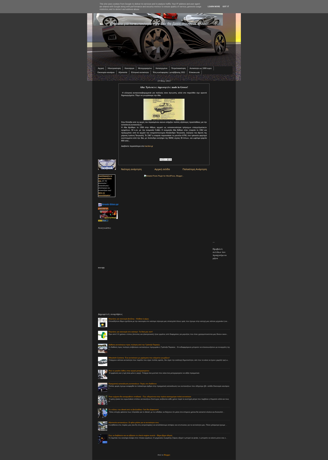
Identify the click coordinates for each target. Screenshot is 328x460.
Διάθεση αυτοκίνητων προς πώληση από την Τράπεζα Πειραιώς (134, 345)
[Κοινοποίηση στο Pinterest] (170, 159)
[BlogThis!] (163, 159)
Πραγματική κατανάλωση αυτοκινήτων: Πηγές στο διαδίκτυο (133, 384)
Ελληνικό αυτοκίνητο (140, 72)
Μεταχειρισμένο (145, 68)
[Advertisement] (164, 44)
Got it (226, 6)
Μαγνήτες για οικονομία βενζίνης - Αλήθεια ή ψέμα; (129, 319)
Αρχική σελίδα (162, 169)
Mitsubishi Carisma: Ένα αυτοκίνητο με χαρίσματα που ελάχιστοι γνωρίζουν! (139, 358)
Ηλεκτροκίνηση (114, 68)
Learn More (214, 6)
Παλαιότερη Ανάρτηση (195, 169)
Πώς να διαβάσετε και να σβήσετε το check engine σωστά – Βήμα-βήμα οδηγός (140, 435)
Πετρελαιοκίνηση (178, 68)
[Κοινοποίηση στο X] (165, 159)
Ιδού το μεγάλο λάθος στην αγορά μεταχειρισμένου (129, 371)
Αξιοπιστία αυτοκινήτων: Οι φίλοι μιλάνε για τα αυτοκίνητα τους (134, 422)
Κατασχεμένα (161, 68)
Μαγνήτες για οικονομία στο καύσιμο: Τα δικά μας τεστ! (131, 332)
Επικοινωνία (194, 72)
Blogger (167, 455)
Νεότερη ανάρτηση (131, 169)
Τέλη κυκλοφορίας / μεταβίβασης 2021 (169, 72)
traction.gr (149, 146)
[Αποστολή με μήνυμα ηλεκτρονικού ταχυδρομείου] (161, 159)
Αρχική (101, 68)
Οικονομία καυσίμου (106, 72)
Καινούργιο (129, 68)
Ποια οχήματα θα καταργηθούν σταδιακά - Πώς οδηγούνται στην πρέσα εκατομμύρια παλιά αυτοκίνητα (150, 397)
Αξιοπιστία (123, 72)
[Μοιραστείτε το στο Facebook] (168, 159)
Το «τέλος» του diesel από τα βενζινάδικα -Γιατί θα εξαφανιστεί (134, 410)
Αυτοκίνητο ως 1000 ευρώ (201, 68)
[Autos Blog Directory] (103, 221)
